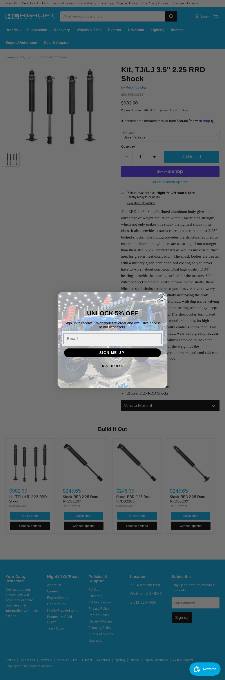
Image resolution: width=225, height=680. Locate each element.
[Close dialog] (162, 297)
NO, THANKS (112, 366)
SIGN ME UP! (112, 353)
